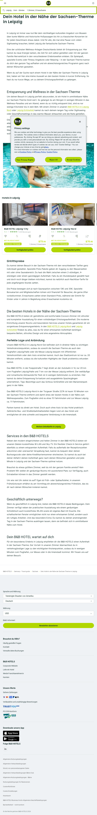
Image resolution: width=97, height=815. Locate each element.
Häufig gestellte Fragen (12, 643)
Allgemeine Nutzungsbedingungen (15, 759)
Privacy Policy (40, 152)
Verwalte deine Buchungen (13, 651)
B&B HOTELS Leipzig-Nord (59, 326)
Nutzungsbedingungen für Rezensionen (16, 782)
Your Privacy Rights (24, 160)
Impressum (7, 796)
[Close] (80, 121)
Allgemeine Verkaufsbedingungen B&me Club (18, 773)
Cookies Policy (26, 152)
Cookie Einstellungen (10, 791)
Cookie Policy (52, 152)
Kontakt (6, 647)
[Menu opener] (5, 3)
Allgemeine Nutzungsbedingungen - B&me (17, 777)
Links (45, 214)
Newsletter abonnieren (48, 626)
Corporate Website (10, 666)
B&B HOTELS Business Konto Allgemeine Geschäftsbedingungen (25, 800)
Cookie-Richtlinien (9, 786)
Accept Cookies (73, 159)
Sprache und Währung (11, 591)
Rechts (4, 214)
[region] (48, 141)
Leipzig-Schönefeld (25, 110)
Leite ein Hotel (8, 670)
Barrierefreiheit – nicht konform (13, 805)
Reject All (54, 159)
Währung (6, 608)
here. (47, 147)
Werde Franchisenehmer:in (13, 673)
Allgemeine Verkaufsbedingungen (14, 764)
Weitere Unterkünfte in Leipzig (48, 427)
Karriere (6, 677)
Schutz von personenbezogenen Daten (16, 768)
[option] (25, 228)
